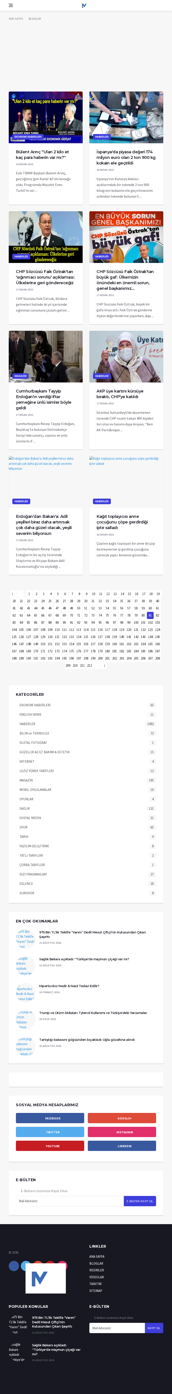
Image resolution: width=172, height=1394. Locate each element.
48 (64, 608)
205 (136, 658)
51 (85, 608)
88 (50, 622)
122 (143, 630)
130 (50, 637)
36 (128, 601)
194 (57, 658)
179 (100, 651)
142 (136, 637)
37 (136, 601)
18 (151, 594)
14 (122, 594)
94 (93, 622)
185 (143, 651)
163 (136, 644)
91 (71, 622)
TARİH (23, 837)
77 (121, 615)
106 (28, 630)
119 (121, 630)
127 (28, 637)
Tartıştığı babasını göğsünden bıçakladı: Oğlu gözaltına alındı (87, 1040)
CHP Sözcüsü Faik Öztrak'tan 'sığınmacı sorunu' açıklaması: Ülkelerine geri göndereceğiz (45, 277)
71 (78, 615)
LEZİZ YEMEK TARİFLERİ (36, 771)
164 (143, 644)
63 (21, 615)
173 (57, 651)
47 (57, 608)
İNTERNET (26, 761)
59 (143, 608)
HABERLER (102, 136)
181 (114, 651)
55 (114, 608)
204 (129, 658)
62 (14, 615)
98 (121, 622)
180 (107, 651)
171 (43, 651)
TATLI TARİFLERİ (31, 855)
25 (50, 601)
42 (21, 608)
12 (108, 594)
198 (86, 658)
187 (157, 651)
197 (78, 658)
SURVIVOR (26, 893)
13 (115, 594)
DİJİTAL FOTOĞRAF (33, 743)
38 (143, 601)
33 (107, 601)
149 (35, 644)
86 (35, 622)
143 (143, 637)
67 (50, 615)
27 (64, 601)
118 (114, 630)
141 (129, 637)
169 (28, 651)
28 (71, 601)
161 (121, 644)
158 (100, 644)
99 (128, 622)
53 (100, 608)
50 (78, 608)
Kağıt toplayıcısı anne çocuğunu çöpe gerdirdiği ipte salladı (122, 522)
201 (107, 658)
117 (107, 630)
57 (128, 608)
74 (100, 615)
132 (64, 637)
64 (28, 615)
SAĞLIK (24, 808)
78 (128, 615)
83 (14, 622)
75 (107, 615)
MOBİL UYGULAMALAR (35, 790)
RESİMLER (96, 1270)
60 (150, 608)
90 (64, 622)
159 (107, 644)
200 (100, 658)
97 (114, 622)
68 (57, 615)
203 (121, 658)
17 (143, 594)
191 (35, 658)
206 (143, 658)
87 (42, 622)
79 (136, 615)
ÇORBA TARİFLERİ (32, 865)
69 (64, 615)
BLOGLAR (35, 19)
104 (14, 630)
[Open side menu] (11, 5)
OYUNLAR (26, 799)
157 (93, 644)
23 (35, 601)
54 (107, 608)
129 (43, 637)
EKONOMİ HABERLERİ (28, 136)
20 (14, 601)
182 (121, 651)
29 (78, 601)
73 (93, 615)
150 (43, 644)
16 (136, 594)
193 (50, 658)
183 (129, 651)
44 (35, 608)
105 (21, 630)
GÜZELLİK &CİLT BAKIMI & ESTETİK (44, 752)
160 (114, 644)
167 (14, 651)
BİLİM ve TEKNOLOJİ (34, 733)
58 (136, 608)
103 (157, 622)
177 (86, 651)
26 (57, 601)
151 (50, 644)
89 (57, 622)
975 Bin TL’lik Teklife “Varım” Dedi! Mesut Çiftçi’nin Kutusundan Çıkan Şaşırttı (54, 1322)
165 (150, 644)
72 (85, 615)
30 (85, 601)
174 (64, 651)
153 (64, 644)
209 (68, 665)
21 (21, 601)
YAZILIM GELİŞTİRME (34, 846)
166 (157, 644)
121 (136, 630)
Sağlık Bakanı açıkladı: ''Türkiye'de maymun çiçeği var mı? (84, 959)
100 (136, 622)
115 (93, 630)
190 (28, 658)
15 (129, 594)
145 (157, 637)
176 (78, 651)
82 (157, 615)
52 (93, 608)
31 (93, 601)
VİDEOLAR (96, 1277)
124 (157, 630)
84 (21, 622)
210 (75, 665)
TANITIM (95, 1284)
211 (82, 665)
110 (57, 630)
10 (93, 594)
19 (158, 594)
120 (129, 630)
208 (157, 658)
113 (78, 630)
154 (71, 644)
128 (35, 637)
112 (71, 630)
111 (64, 630)
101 (143, 622)
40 (157, 601)
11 (100, 594)
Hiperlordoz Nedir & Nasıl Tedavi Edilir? (69, 986)
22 (28, 601)
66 (42, 615)
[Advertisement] (86, 58)
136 (93, 637)
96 (107, 622)
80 (143, 615)
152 (57, 644)
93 (85, 622)
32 (100, 601)
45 (42, 608)
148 (28, 644)
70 (71, 615)
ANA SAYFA (16, 19)
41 (14, 608)
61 (157, 608)
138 (107, 637)
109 (50, 630)
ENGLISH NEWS (30, 714)
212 (89, 665)
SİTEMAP (95, 1291)
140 (121, 637)
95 (100, 622)
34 (114, 601)
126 (21, 637)
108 (43, 630)
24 (42, 601)
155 (78, 644)
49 (71, 608)
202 (114, 658)
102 (150, 622)
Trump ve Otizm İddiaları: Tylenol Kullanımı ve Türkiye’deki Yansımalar (93, 1013)
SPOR (23, 827)
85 (28, 622)
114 (86, 630)
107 (35, 630)
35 (121, 601)
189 (21, 658)
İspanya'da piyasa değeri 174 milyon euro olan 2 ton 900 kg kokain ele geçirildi (126, 157)
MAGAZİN (20, 376)
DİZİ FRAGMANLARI (33, 874)
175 (71, 651)
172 (50, 651)
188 (14, 658)
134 (78, 637)
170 (35, 651)
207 (150, 658)
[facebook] (14, 1266)
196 (71, 658)
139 (114, 637)
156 (86, 644)
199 (93, 658)
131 (57, 637)
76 (114, 615)
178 (93, 651)
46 (50, 608)
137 (100, 637)
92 (78, 622)
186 (150, 651)
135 (86, 637)
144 (150, 637)
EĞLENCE (26, 884)
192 (43, 658)
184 (136, 651)
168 (21, 651)
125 (14, 637)
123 (150, 630)
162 (129, 644)
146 (14, 644)
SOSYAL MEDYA (30, 818)
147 (21, 644)
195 (64, 658)
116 (100, 630)
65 (35, 615)
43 (28, 608)
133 (71, 637)
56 (121, 608)
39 (150, 601)
